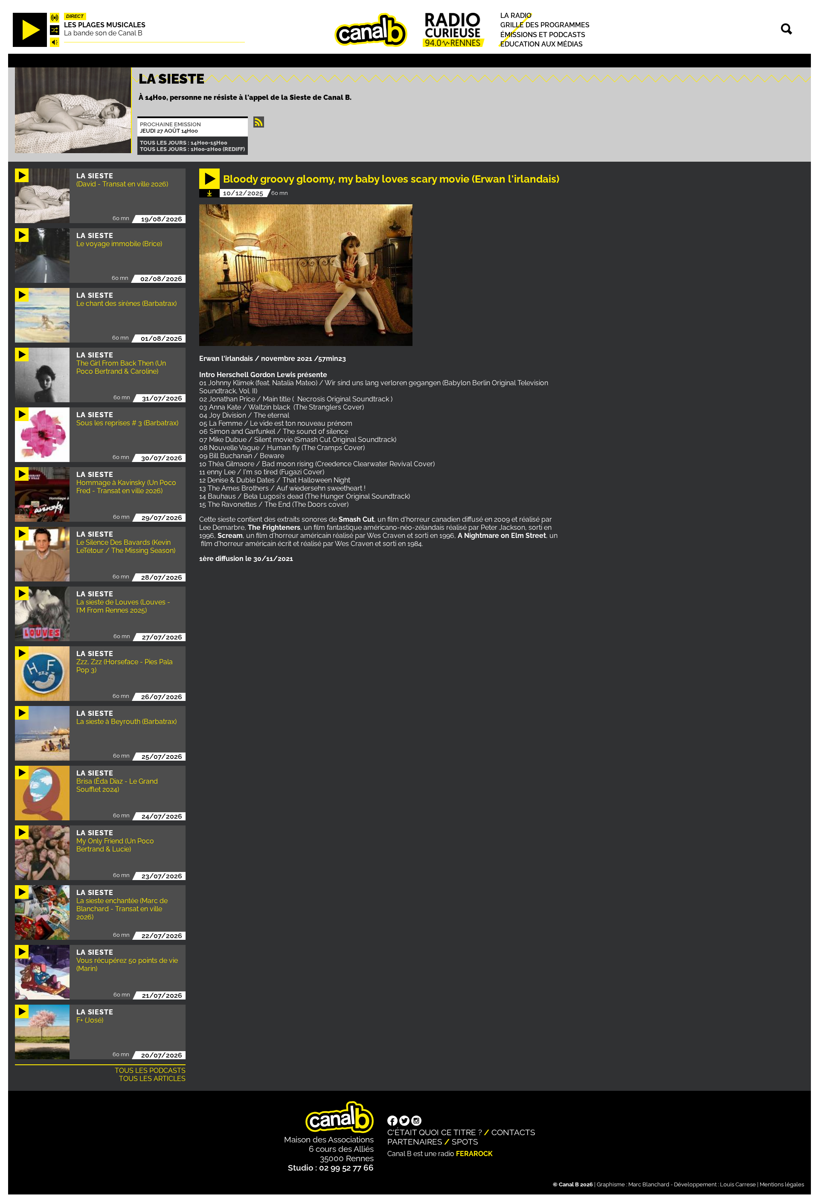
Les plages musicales (104, 25)
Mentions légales (782, 1184)
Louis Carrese (738, 1184)
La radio (515, 16)
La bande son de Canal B (103, 33)
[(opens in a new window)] (392, 1121)
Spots (465, 1141)
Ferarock (474, 1154)
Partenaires (414, 1141)
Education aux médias (541, 44)
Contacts (513, 1132)
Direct (75, 16)
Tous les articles (152, 1079)
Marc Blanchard (648, 1184)
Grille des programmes (545, 25)
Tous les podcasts (150, 1070)
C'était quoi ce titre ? (434, 1132)
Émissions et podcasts (542, 35)
